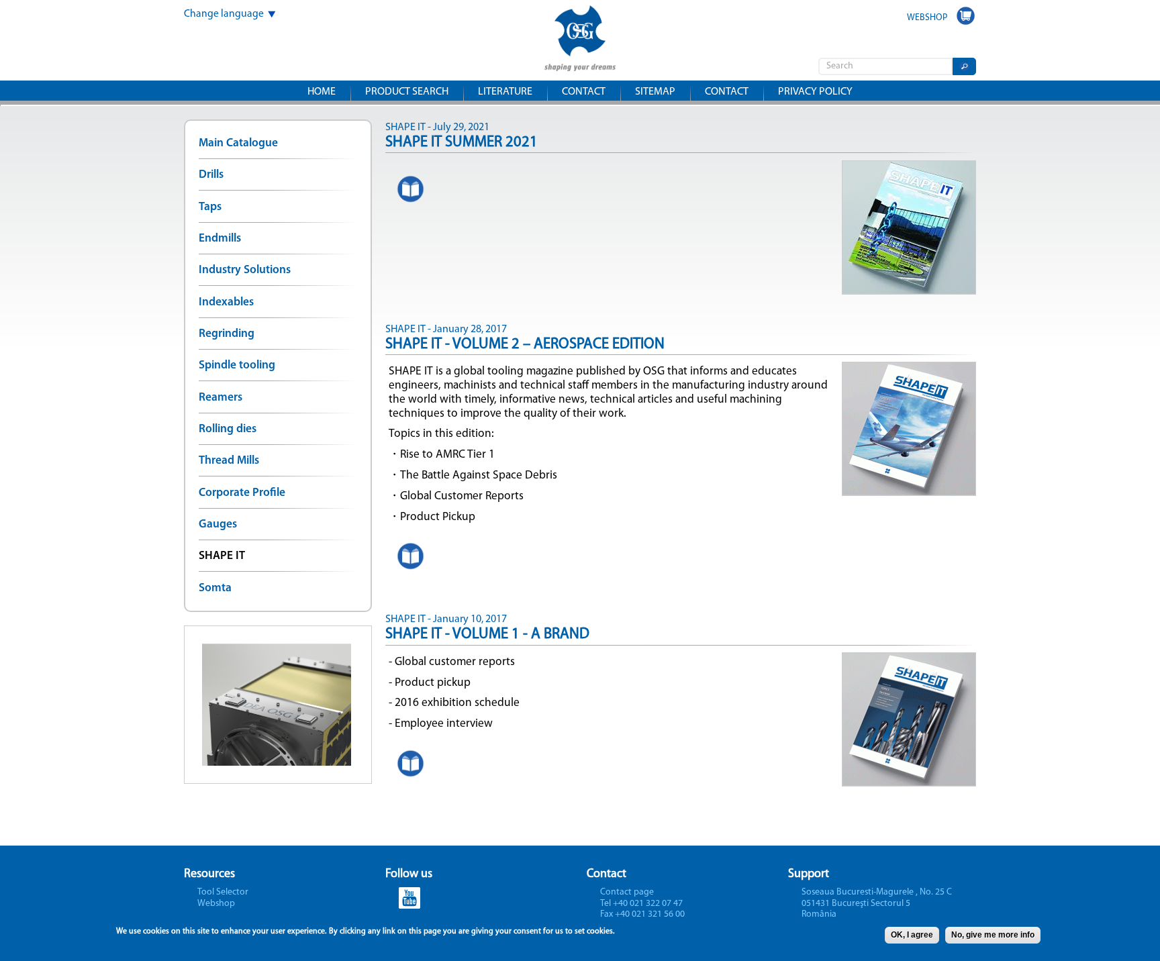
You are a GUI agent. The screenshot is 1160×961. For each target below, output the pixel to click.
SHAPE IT (222, 556)
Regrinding (226, 334)
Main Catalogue (238, 143)
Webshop (216, 903)
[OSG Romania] (580, 62)
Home (321, 92)
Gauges (218, 524)
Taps (210, 207)
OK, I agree (912, 935)
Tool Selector (222, 892)
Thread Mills (229, 460)
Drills (211, 175)
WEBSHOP (927, 17)
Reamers (220, 397)
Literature (505, 92)
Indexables (226, 302)
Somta (215, 588)
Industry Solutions (245, 270)
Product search (406, 92)
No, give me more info (992, 935)
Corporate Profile (242, 493)
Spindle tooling (237, 365)
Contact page (627, 892)
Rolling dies (227, 429)
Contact (584, 92)
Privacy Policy (815, 92)
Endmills (220, 238)
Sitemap (655, 92)
